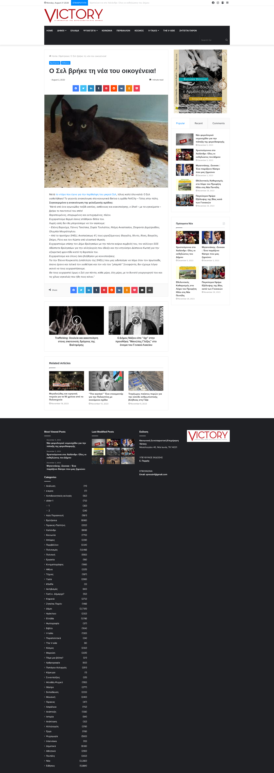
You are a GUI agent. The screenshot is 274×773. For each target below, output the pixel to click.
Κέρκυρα (50, 672)
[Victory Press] (73, 16)
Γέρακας (50, 702)
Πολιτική (50, 554)
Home (49, 30)
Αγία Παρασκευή (55, 515)
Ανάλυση (50, 486)
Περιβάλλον (52, 545)
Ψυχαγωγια (89, 30)
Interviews (51, 741)
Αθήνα (49, 569)
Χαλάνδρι (51, 530)
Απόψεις (50, 540)
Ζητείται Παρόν (54, 603)
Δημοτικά (51, 746)
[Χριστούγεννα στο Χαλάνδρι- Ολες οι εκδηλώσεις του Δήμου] (184, 155)
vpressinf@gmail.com (156, 474)
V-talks (152, 30)
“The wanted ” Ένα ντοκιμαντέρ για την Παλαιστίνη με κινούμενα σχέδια (106, 397)
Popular (180, 123)
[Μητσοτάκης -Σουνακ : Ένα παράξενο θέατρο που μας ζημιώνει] (184, 170)
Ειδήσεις (65, 63)
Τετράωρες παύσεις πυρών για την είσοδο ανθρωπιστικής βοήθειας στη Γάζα (145, 397)
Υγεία (49, 579)
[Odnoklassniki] (129, 88)
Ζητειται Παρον (188, 30)
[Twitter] (83, 88)
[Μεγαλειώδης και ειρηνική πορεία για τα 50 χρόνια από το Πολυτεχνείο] (66, 381)
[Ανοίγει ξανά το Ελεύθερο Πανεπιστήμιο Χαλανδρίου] (98, 460)
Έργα (48, 731)
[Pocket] (137, 88)
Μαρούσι (50, 653)
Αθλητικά (51, 751)
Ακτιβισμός (52, 589)
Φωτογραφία (52, 623)
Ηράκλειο (51, 613)
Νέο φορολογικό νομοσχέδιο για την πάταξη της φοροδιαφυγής (210, 138)
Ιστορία (50, 716)
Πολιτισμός (52, 549)
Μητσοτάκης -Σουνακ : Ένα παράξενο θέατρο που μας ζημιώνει (121, 2)
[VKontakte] (121, 88)
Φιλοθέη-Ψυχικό (54, 682)
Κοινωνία (51, 535)
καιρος (49, 491)
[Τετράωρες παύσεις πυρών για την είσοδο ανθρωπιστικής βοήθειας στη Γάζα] (145, 381)
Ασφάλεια (51, 707)
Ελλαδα (75, 30)
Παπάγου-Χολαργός (56, 667)
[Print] (150, 290)
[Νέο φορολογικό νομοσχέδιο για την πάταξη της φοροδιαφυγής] (184, 139)
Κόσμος (50, 648)
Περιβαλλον (123, 30)
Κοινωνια (107, 30)
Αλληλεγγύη (52, 726)
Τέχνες (49, 574)
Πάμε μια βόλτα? (54, 657)
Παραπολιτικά (53, 638)
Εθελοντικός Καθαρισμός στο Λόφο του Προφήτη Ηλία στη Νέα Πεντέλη (209, 184)
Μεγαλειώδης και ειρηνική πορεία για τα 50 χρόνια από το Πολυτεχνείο (66, 396)
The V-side (169, 30)
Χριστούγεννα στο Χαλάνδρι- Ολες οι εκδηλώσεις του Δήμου (208, 153)
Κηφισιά (50, 599)
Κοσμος (139, 30)
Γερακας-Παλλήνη (55, 525)
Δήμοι (49, 608)
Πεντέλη (50, 756)
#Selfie (49, 584)
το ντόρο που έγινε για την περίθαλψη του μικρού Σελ (86, 194)
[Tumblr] (98, 88)
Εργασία (50, 559)
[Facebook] (76, 88)
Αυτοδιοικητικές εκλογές (59, 495)
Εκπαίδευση (52, 692)
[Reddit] (114, 88)
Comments (218, 123)
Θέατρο (50, 687)
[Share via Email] (142, 290)
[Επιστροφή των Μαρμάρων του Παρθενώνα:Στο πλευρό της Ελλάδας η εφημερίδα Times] (113, 460)
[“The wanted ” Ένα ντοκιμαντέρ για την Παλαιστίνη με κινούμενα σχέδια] (106, 381)
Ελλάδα (50, 618)
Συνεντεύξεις (53, 677)
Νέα (48, 761)
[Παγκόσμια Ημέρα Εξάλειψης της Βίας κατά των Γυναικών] (184, 200)
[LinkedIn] (91, 88)
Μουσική (50, 697)
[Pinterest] (106, 88)
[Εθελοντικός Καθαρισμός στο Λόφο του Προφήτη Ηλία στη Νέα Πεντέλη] (184, 185)
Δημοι (60, 30)
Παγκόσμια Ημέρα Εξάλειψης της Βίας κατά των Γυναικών (209, 199)
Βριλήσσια (64, 56)
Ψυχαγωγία (52, 736)
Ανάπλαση (51, 721)
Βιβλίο (49, 628)
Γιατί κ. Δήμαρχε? (55, 594)
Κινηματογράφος (54, 564)
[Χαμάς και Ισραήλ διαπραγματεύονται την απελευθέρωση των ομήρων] (113, 451)
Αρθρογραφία (53, 662)
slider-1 (49, 500)
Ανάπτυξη (51, 711)
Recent (199, 123)
